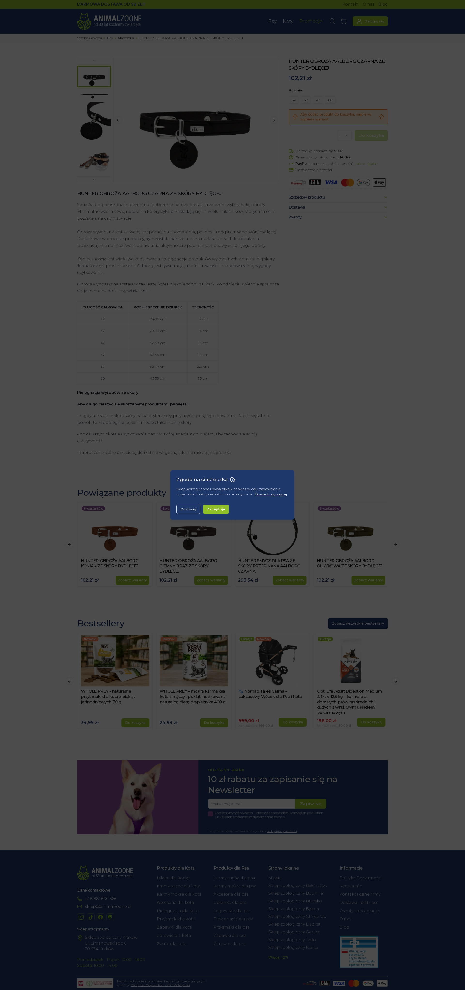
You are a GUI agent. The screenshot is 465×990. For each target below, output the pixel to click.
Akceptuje (216, 509)
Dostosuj (188, 509)
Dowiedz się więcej (271, 494)
